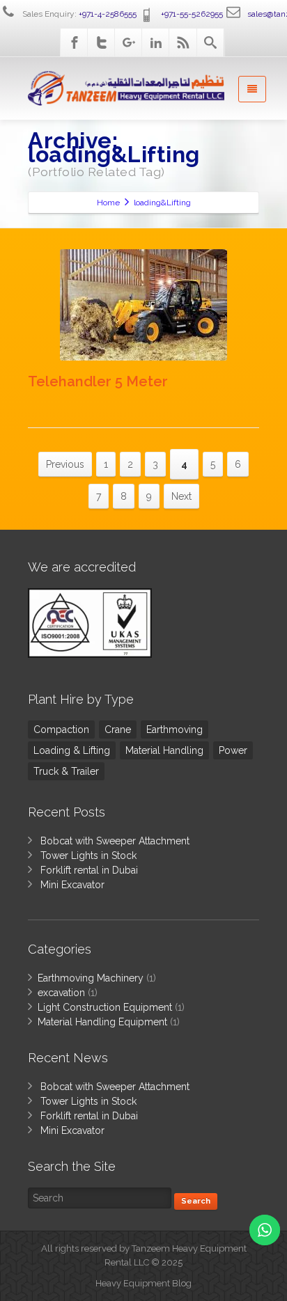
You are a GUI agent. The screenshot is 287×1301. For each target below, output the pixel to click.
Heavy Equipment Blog (143, 1283)
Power (233, 750)
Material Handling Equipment (102, 1021)
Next (181, 496)
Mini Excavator (72, 884)
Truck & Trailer (66, 771)
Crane (117, 729)
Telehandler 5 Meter (98, 381)
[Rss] (183, 42)
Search (195, 1201)
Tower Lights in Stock (88, 855)
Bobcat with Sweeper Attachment (114, 840)
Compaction (61, 729)
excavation (61, 992)
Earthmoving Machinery (91, 978)
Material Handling (164, 750)
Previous (65, 464)
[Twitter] (102, 42)
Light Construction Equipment (105, 1007)
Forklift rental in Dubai (89, 870)
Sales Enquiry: (78, 14)
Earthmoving (174, 729)
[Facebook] (74, 42)
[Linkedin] (156, 42)
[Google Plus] (129, 42)
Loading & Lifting (71, 750)
